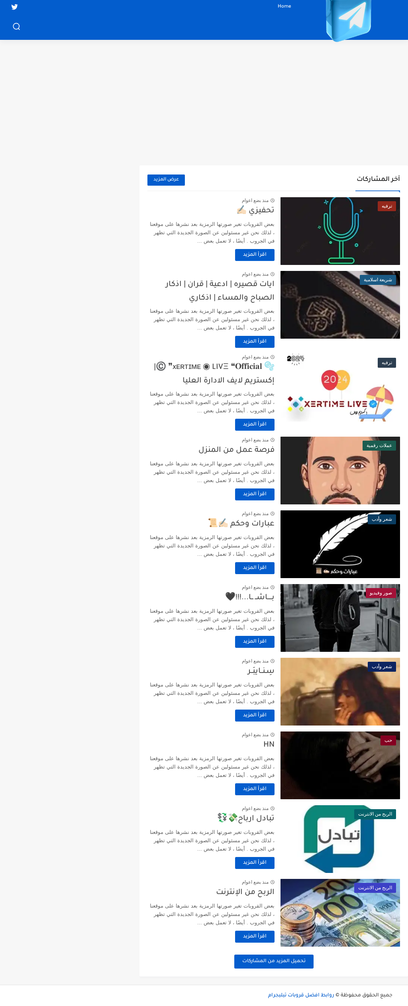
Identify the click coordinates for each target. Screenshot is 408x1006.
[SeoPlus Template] (397, 995)
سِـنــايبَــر (261, 671)
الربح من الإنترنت (245, 892)
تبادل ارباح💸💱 (246, 819)
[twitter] (14, 7)
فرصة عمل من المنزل (236, 450)
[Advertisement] (204, 103)
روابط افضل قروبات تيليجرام (301, 995)
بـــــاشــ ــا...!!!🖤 (250, 598)
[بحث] (16, 26)
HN (269, 745)
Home (284, 7)
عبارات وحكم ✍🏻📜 (241, 524)
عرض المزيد (166, 179)
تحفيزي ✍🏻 (255, 211)
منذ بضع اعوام (255, 200)
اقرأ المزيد (255, 255)
